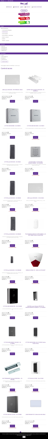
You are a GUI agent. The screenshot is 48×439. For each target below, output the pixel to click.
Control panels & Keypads (7, 30)
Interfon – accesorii (5, 40)
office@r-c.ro (3, 0)
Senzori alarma (5, 33)
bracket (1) (3, 58)
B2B (22, 7)
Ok (24, 436)
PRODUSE (9, 7)
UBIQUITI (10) (4, 50)
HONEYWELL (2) (4, 49)
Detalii (12, 101)
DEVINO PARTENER (37, 7)
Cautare (24, 10)
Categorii (2, 26)
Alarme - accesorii (5, 37)
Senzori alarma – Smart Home (7, 35)
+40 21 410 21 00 (10, 0)
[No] (46, 435)
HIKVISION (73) (4, 47)
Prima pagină (3, 65)
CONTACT (28, 7)
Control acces (5, 31)
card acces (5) (4, 59)
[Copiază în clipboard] (11, 96)
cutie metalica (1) (5, 56)
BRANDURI (16, 7)
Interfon (3, 38)
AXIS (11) (3, 46)
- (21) (2, 55)
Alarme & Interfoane (4, 28)
